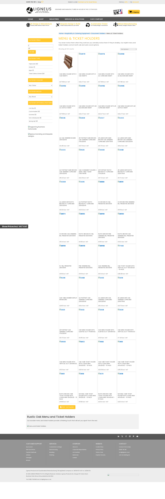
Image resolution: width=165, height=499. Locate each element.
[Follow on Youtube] (137, 436)
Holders (31, 67)
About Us (75, 447)
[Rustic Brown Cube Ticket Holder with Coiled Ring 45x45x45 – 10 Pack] (107, 381)
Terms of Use (99, 452)
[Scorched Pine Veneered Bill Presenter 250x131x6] (127, 190)
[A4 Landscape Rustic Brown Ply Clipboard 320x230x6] (68, 190)
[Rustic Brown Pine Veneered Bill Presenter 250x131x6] (107, 222)
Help (39, 2)
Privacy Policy (99, 449)
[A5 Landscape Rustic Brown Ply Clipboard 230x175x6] (127, 158)
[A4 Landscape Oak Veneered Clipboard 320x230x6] (107, 286)
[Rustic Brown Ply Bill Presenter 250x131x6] (88, 222)
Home (30, 19)
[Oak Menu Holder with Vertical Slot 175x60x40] (127, 317)
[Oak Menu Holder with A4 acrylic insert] (68, 94)
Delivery (123, 2)
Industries (54, 19)
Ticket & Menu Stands (35, 73)
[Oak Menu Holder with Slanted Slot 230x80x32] (107, 317)
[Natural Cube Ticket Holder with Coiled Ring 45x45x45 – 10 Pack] (127, 381)
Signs (30, 70)
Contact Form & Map (125, 447)
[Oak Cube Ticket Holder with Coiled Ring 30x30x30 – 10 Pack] (88, 349)
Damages (29, 457)
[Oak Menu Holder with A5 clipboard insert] (107, 94)
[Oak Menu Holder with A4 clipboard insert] (107, 62)
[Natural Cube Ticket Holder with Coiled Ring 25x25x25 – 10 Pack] (88, 381)
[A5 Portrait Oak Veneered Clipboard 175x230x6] (68, 317)
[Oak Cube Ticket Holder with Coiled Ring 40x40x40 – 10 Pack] (127, 349)
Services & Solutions (74, 19)
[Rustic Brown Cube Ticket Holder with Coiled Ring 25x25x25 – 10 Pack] (68, 381)
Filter (32, 52)
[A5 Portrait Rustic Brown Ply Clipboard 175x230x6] (107, 158)
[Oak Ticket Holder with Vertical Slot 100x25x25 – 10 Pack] (127, 254)
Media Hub (75, 455)
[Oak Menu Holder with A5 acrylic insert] (127, 94)
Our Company (96, 19)
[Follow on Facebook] (126, 436)
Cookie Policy (99, 447)
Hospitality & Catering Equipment (77, 33)
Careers (75, 457)
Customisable (33, 111)
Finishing (51, 455)
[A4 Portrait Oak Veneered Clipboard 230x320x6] (88, 286)
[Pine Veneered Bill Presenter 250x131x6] (88, 254)
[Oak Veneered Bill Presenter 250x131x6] (107, 254)
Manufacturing (53, 449)
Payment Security (100, 455)
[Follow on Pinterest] (133, 436)
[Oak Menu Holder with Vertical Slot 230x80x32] (68, 349)
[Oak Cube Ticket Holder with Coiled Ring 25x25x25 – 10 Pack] (107, 349)
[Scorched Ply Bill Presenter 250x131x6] (107, 190)
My (134, 2)
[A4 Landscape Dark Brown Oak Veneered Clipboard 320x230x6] (127, 126)
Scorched (31, 114)
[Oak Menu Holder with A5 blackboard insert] (88, 94)
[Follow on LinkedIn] (118, 436)
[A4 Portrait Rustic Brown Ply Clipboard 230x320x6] (88, 190)
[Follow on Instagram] (129, 436)
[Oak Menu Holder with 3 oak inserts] (68, 62)
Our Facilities (76, 452)
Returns (28, 460)
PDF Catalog (67, 407)
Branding (51, 452)
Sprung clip (32, 121)
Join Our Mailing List (124, 455)
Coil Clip (31, 108)
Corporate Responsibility (79, 449)
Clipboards (32, 64)
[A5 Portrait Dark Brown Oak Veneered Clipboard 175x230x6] (88, 126)
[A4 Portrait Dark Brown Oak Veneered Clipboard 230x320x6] (68, 158)
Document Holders (98, 33)
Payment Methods (31, 452)
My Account (29, 447)
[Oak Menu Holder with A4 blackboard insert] (127, 62)
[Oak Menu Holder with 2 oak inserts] (88, 62)
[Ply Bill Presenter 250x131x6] (68, 254)
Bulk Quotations (30, 449)
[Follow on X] (122, 436)
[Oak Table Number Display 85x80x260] (68, 286)
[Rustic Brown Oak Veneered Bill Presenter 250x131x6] (127, 222)
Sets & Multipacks (34, 118)
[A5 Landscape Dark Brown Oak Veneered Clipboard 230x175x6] (107, 126)
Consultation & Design (55, 447)
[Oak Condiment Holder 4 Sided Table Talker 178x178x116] (88, 158)
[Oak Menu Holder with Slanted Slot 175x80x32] (88, 317)
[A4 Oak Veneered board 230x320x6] (68, 126)
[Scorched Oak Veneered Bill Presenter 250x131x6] (68, 222)
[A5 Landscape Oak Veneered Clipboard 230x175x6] (127, 286)
